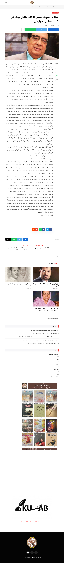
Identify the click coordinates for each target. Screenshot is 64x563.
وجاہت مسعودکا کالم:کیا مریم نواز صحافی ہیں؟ (44, 248)
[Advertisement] (32, 473)
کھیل (58, 367)
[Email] (57, 79)
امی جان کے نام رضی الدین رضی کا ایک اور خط (19, 285)
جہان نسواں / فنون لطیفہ (54, 354)
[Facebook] (57, 67)
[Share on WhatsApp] (30, 29)
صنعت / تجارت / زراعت (54, 377)
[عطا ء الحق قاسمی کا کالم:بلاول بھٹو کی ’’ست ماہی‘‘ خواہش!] (32, 46)
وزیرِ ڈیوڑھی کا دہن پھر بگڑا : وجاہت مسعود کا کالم (46, 285)
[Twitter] (57, 71)
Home (57, 7)
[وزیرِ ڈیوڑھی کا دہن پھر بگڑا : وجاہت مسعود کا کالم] (46, 274)
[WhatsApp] (57, 75)
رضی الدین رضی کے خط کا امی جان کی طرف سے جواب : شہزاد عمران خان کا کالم (46, 310)
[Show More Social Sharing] (23, 29)
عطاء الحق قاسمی (55, 12)
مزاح (58, 374)
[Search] (6, 3)
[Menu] (58, 3)
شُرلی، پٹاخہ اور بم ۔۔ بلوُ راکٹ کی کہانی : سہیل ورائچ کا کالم (47, 343)
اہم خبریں (57, 372)
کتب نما (57, 364)
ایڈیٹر (58, 26)
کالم (58, 362)
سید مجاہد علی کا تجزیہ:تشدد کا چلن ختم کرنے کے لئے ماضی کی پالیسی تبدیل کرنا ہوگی (18, 249)
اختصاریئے (56, 357)
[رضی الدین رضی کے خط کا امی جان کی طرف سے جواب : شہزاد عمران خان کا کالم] (46, 298)
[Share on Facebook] (53, 29)
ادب (58, 359)
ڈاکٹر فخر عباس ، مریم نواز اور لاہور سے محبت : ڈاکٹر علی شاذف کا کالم (44, 340)
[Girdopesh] (32, 2)
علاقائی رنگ (56, 369)
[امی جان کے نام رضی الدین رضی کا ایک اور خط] (18, 274)
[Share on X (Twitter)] (41, 29)
